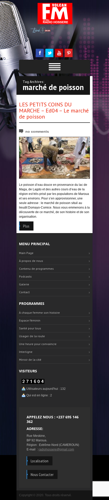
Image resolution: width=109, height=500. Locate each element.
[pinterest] (68, 53)
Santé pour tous (30, 328)
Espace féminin (29, 320)
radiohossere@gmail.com (56, 449)
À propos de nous (31, 261)
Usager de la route (32, 336)
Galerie (24, 284)
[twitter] (49, 53)
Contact (24, 292)
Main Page (26, 253)
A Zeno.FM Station (61, 27)
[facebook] (39, 53)
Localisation (39, 460)
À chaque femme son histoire (39, 312)
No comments (37, 131)
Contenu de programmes (36, 268)
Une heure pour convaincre (38, 344)
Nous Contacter (42, 474)
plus (26, 226)
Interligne (25, 352)
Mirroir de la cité (30, 359)
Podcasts (25, 276)
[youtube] (59, 53)
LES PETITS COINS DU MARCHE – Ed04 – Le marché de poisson (54, 110)
